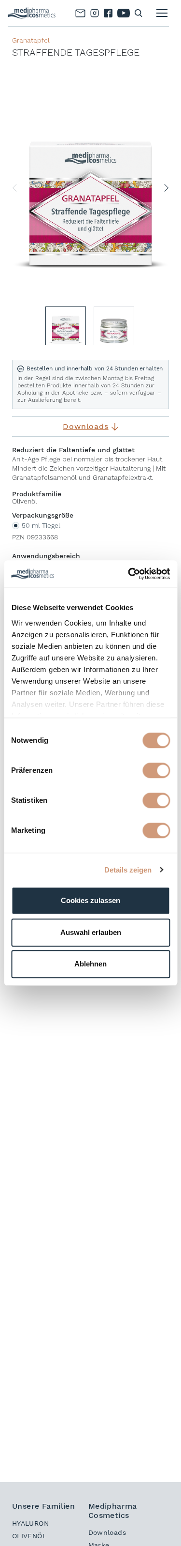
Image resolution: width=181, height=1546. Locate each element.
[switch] (156, 770)
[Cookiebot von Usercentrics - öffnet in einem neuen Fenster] (129, 573)
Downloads (107, 1532)
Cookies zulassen (90, 900)
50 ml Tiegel (41, 525)
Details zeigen (128, 870)
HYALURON (30, 1523)
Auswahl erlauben (90, 932)
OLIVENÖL (29, 1536)
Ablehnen (90, 964)
